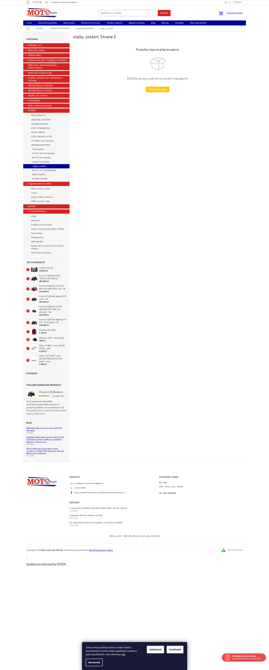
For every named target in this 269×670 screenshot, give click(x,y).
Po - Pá (162, 482)
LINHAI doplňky (39, 174)
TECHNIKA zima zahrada (42, 140)
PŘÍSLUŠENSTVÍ (38, 115)
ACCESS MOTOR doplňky (43, 153)
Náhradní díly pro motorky (40, 90)
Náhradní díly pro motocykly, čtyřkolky (142, 536)
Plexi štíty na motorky (41, 252)
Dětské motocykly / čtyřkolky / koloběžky (47, 60)
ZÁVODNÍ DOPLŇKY (39, 124)
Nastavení (94, 662)
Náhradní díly (37, 241)
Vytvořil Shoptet (235, 550)
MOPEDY (32, 206)
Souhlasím (175, 649)
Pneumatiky (36, 233)
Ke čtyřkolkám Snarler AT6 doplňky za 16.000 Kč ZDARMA (96, 522)
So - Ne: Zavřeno (167, 493)
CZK (226, 2)
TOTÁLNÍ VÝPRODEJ (37, 211)
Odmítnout (155, 649)
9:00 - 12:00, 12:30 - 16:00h (171, 486)
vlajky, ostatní (39, 166)
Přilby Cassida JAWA (40, 201)
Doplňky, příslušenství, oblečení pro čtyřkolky (45, 79)
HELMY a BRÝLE (38, 132)
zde (123, 654)
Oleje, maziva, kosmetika (40, 105)
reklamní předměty (41, 161)
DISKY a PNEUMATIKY (40, 128)
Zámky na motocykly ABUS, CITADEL (48, 229)
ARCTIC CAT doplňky (41, 157)
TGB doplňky (38, 149)
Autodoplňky (34, 100)
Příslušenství (37, 237)
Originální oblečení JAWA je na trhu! (86, 515)
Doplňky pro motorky (38, 95)
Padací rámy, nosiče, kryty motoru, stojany (47, 247)
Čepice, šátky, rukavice (42, 197)
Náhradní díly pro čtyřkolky (40, 85)
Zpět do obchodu (157, 89)
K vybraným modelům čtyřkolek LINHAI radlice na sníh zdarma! (98, 508)
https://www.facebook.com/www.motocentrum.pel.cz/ (100, 492)
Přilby (33, 216)
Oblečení (35, 220)
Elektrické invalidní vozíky (40, 73)
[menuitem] (29, 22)
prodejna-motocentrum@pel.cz (89, 483)
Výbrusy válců (115, 536)
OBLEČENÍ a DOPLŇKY (41, 119)
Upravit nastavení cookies (101, 550)
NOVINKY (32, 110)
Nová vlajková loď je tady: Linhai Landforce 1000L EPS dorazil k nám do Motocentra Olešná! (45, 451)
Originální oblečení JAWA (39, 183)
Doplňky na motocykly (41, 224)
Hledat (164, 13)
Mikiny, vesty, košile (40, 188)
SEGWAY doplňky (40, 178)
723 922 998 (79, 488)
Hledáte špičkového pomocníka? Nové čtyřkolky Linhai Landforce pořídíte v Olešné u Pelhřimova (45, 439)
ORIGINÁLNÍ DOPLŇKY (41, 145)
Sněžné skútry (34, 55)
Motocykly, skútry (36, 50)
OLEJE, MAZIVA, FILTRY (41, 136)
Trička (34, 193)
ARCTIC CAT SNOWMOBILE (44, 170)
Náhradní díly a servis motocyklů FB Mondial (44, 429)
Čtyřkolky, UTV (35, 45)
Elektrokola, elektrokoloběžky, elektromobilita (42, 66)
